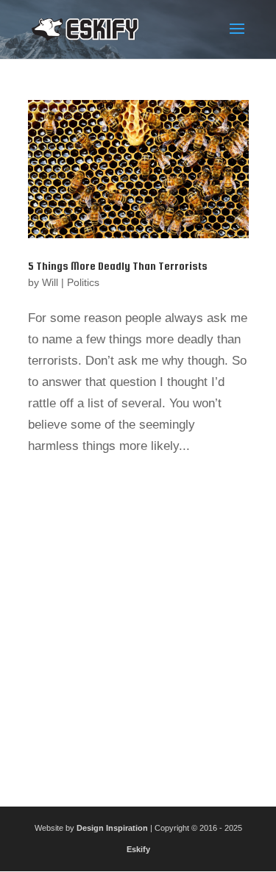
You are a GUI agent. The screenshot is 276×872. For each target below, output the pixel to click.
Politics (83, 282)
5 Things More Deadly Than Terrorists (118, 266)
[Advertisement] (138, 626)
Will (50, 282)
